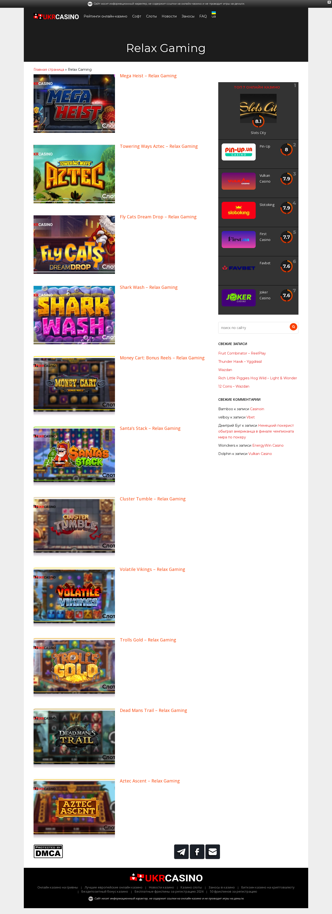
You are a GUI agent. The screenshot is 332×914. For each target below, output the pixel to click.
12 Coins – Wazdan (233, 386)
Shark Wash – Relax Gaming (149, 287)
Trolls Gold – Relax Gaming (148, 640)
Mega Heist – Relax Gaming (148, 76)
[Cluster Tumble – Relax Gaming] (74, 555)
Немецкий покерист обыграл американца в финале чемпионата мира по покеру (256, 431)
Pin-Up (265, 146)
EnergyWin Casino (268, 445)
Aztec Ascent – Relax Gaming (150, 781)
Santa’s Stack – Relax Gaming (150, 428)
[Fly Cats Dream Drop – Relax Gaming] (74, 273)
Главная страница (49, 69)
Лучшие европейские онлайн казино (113, 887)
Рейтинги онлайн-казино (105, 16)
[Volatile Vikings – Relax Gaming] (74, 625)
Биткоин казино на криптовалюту (268, 887)
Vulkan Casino (260, 454)
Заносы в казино (222, 887)
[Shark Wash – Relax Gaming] (74, 343)
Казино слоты (191, 887)
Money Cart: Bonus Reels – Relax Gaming (162, 358)
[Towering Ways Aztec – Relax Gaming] (74, 202)
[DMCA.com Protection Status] (48, 856)
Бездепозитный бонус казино (104, 891)
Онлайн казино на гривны (57, 887)
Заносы (188, 16)
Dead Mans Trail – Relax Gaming (153, 710)
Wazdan (225, 370)
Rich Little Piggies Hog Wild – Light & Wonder (257, 378)
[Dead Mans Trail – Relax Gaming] (74, 766)
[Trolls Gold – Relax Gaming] (74, 696)
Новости (169, 16)
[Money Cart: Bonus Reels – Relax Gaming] (74, 414)
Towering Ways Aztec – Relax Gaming (159, 146)
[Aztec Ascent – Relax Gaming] (74, 837)
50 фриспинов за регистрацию (233, 891)
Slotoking (267, 204)
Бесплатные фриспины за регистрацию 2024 (169, 891)
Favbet (265, 263)
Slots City (258, 132)
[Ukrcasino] (56, 18)
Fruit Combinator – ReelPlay (242, 353)
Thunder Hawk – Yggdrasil (240, 361)
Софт (136, 16)
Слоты (151, 16)
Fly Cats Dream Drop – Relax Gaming (158, 217)
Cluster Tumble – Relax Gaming (153, 499)
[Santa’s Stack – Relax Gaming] (74, 484)
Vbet (250, 417)
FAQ (203, 16)
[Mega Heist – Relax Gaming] (74, 132)
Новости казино (161, 887)
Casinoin (257, 409)
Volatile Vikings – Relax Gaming (152, 569)
